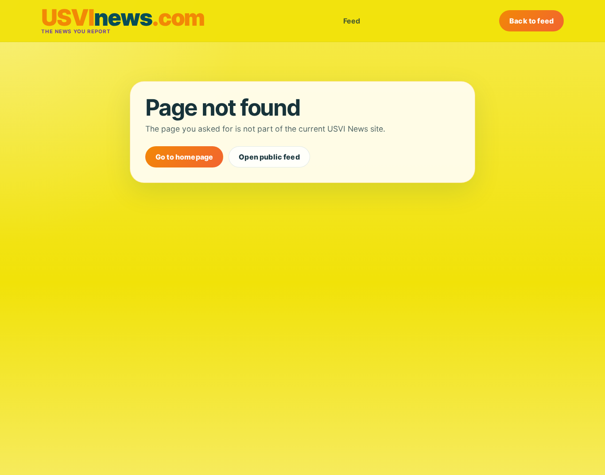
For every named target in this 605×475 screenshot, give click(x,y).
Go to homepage (184, 156)
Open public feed (269, 156)
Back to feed (531, 20)
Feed (351, 20)
